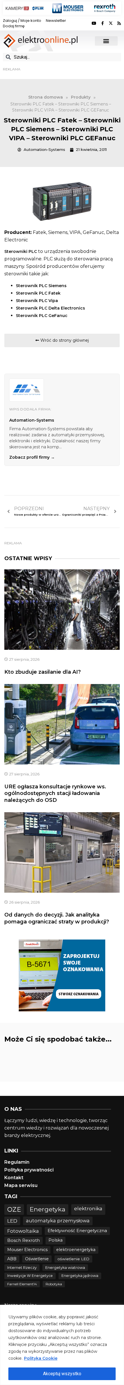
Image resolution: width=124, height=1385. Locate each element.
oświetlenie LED (73, 1259)
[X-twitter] (111, 23)
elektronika (88, 1208)
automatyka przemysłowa (58, 1220)
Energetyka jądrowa (79, 1275)
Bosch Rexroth (23, 1240)
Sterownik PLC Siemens (41, 285)
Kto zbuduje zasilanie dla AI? (42, 672)
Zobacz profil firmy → (32, 457)
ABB (11, 1258)
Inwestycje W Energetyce (30, 1275)
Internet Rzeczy (22, 1267)
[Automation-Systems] (26, 390)
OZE (14, 1209)
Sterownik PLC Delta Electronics (50, 308)
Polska (55, 1240)
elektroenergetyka (75, 1249)
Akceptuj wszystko (62, 1373)
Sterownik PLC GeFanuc (41, 315)
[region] (62, 1345)
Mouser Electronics (27, 1249)
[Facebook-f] (102, 23)
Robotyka (54, 1284)
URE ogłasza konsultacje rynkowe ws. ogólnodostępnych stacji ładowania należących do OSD (55, 793)
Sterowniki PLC (20, 251)
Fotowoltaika (23, 1231)
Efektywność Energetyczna (77, 1230)
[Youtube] (94, 23)
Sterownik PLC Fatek (38, 293)
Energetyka (47, 1209)
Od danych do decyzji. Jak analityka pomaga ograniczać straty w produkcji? (56, 918)
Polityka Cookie (40, 1358)
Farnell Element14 (22, 1284)
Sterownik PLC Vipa (37, 300)
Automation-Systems (31, 420)
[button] (106, 41)
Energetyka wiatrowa (65, 1267)
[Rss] (119, 23)
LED (12, 1221)
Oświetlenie (37, 1258)
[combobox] (62, 57)
